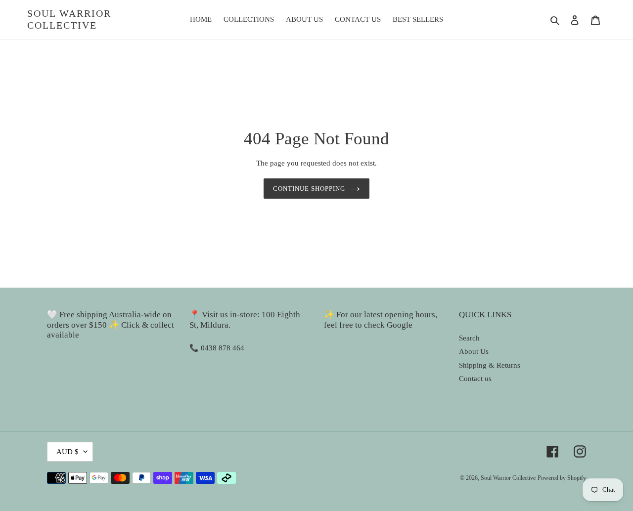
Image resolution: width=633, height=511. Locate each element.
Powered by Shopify (562, 477)
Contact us (475, 379)
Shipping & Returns (489, 365)
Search (469, 338)
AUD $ (67, 452)
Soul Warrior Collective (69, 19)
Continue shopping (309, 188)
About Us (474, 351)
